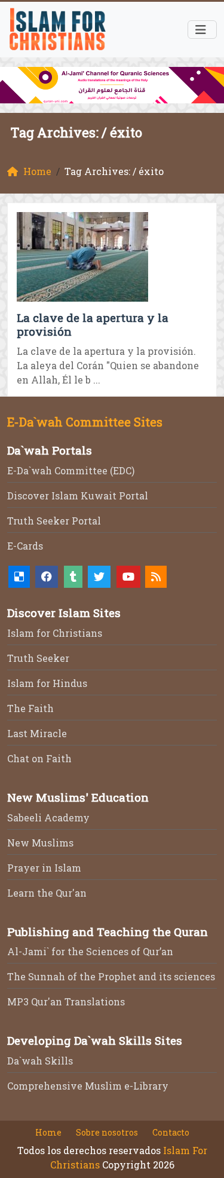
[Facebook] (46, 577)
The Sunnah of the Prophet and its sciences (111, 976)
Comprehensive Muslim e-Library (87, 1085)
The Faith (30, 708)
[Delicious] (19, 577)
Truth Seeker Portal (54, 520)
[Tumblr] (73, 577)
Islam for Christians (54, 633)
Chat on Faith (39, 758)
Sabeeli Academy (48, 817)
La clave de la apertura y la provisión (92, 324)
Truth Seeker (38, 658)
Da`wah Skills (40, 1060)
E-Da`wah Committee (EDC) (70, 470)
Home (48, 1132)
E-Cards (25, 545)
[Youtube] (128, 577)
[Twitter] (99, 577)
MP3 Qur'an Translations (66, 1001)
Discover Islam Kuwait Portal (77, 495)
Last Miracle (37, 733)
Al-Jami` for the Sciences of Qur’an (90, 951)
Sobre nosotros (107, 1132)
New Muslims (40, 842)
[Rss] (156, 577)
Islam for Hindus (47, 683)
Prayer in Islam (44, 867)
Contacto (170, 1132)
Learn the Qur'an (47, 892)
